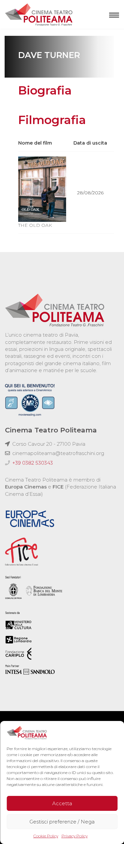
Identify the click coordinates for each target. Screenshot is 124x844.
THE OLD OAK (35, 225)
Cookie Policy (45, 835)
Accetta (62, 803)
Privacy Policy (75, 835)
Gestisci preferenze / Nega (62, 821)
